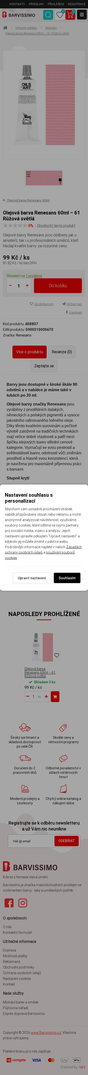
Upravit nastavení (32, 578)
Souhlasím (67, 578)
